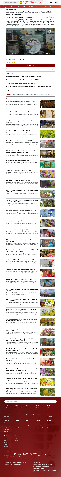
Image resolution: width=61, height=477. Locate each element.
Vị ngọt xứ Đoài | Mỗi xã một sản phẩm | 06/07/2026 (19, 160)
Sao (5, 440)
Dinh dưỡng (38, 425)
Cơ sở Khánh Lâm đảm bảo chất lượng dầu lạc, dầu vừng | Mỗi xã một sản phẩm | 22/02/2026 (22, 319)
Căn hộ (48, 412)
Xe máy (5, 427)
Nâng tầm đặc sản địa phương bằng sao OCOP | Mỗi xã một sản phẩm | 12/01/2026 (21, 379)
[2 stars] (10, 62)
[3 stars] (12, 62)
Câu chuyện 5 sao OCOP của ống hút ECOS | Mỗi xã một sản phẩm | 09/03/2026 (21, 300)
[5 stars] (17, 62)
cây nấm (26, 94)
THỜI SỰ (17, 6)
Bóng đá (48, 423)
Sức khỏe (38, 420)
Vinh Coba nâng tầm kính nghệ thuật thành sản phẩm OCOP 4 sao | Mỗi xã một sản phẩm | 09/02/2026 (22, 339)
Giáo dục (17, 420)
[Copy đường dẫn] (54, 17)
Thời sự (6, 405)
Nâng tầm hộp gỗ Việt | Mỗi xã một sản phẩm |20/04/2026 (20, 269)
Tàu (5, 425)
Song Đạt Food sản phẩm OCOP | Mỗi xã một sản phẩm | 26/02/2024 (24, 76)
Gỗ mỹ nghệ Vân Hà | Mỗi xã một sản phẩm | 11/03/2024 (21, 83)
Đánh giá (6, 431)
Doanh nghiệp (39, 414)
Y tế (37, 423)
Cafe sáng (38, 409)
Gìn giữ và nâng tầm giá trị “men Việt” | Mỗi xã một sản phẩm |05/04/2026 (22, 290)
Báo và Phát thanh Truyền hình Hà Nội (16, 17)
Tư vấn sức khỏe (39, 427)
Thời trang (6, 444)
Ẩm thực (16, 414)
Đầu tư (48, 409)
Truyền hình (17, 438)
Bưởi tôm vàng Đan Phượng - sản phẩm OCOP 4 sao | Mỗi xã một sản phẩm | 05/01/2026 (21, 389)
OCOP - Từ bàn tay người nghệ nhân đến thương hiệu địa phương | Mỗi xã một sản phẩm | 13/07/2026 (21, 151)
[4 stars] (15, 62)
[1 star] (7, 62)
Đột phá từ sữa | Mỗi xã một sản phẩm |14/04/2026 (19, 279)
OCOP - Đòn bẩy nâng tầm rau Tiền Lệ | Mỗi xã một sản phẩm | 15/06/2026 (22, 191)
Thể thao (49, 420)
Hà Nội (5, 407)
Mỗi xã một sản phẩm (11, 9)
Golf (47, 427)
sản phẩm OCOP (20, 94)
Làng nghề (27, 425)
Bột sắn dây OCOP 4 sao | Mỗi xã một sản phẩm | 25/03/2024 (22, 90)
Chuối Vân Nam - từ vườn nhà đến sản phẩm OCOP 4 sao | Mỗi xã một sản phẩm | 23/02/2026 (21, 310)
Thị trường (6, 429)
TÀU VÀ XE (52, 6)
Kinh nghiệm (49, 416)
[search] (4, 2)
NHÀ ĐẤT (44, 6)
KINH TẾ (37, 6)
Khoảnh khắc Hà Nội (19, 412)
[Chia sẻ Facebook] (51, 17)
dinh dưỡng (42, 94)
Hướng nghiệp (17, 427)
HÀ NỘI (24, 6)
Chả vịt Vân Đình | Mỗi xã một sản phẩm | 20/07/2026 (19, 140)
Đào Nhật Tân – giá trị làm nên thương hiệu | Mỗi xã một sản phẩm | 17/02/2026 (21, 329)
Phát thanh (17, 440)
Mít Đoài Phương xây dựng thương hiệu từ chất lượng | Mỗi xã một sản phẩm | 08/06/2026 (22, 201)
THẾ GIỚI (31, 6)
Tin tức (26, 407)
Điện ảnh (6, 442)
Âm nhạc (6, 446)
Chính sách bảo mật (25, 454)
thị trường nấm (48, 94)
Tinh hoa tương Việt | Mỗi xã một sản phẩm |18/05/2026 (20, 230)
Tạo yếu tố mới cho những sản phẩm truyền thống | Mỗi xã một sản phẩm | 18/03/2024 (29, 86)
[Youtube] (51, 2)
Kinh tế (37, 405)
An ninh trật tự (7, 414)
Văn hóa (27, 420)
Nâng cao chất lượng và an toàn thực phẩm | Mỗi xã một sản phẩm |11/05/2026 (21, 240)
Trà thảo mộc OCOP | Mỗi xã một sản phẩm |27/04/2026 (20, 259)
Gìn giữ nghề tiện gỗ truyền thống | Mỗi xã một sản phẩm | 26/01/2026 (21, 359)
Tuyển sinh (17, 425)
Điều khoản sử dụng (19, 455)
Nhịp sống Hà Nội (18, 407)
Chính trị (6, 409)
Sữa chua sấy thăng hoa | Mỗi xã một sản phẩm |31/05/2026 (21, 210)
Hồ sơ (26, 412)
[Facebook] (47, 2)
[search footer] (5, 401)
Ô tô (5, 423)
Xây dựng (13, 94)
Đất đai (48, 414)
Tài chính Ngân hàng (40, 412)
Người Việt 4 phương (29, 414)
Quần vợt (48, 425)
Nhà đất (48, 405)
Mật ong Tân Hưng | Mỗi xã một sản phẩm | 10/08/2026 (20, 111)
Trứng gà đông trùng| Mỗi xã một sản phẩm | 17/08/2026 (20, 101)
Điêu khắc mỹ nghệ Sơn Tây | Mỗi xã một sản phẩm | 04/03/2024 (23, 79)
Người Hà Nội (17, 409)
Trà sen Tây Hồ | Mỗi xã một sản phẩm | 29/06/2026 (19, 170)
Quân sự (27, 409)
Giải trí (5, 435)
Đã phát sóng (18, 435)
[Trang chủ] (11, 6)
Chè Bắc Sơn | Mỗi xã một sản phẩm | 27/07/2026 (18, 130)
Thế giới (27, 405)
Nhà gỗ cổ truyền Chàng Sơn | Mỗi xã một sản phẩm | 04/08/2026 (19, 121)
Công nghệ (6, 416)
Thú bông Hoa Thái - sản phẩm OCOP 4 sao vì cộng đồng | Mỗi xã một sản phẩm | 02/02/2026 (22, 349)
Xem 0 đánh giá (30, 65)
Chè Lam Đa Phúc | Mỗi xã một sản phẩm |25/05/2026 (20, 220)
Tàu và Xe (6, 420)
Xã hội (5, 412)
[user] (56, 2)
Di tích (26, 427)
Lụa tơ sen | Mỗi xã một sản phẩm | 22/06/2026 (18, 180)
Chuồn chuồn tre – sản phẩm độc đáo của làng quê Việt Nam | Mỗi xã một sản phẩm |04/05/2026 (22, 250)
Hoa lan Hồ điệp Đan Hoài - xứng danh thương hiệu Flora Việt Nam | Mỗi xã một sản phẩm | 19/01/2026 (22, 369)
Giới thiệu (15, 454)
